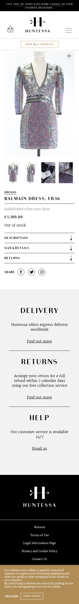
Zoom (69, 55)
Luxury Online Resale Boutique (38, 24)
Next (66, 104)
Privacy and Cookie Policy (39, 551)
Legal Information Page (39, 543)
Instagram (41, 272)
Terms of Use (39, 535)
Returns (39, 527)
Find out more (39, 341)
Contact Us (39, 559)
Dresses (10, 192)
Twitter (31, 272)
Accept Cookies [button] (31, 596)
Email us (39, 448)
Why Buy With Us (39, 44)
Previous (12, 104)
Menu (67, 30)
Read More (11, 596)
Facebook (20, 272)
